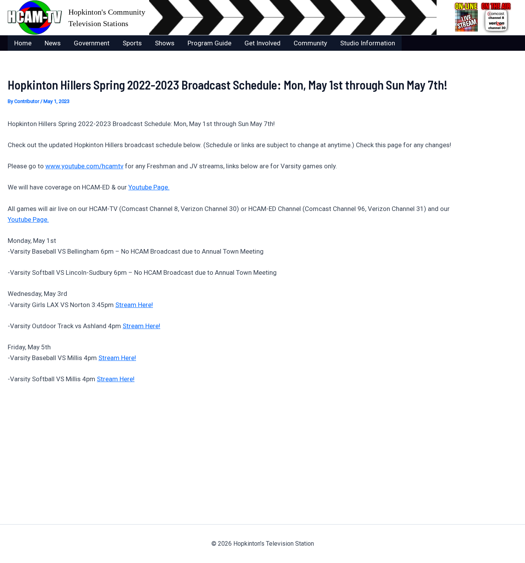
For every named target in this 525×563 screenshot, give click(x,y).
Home (23, 43)
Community (310, 43)
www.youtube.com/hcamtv (84, 166)
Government (92, 43)
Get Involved (262, 43)
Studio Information (367, 43)
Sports (132, 43)
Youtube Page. (148, 187)
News (53, 43)
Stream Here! (134, 305)
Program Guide (209, 43)
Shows (164, 43)
